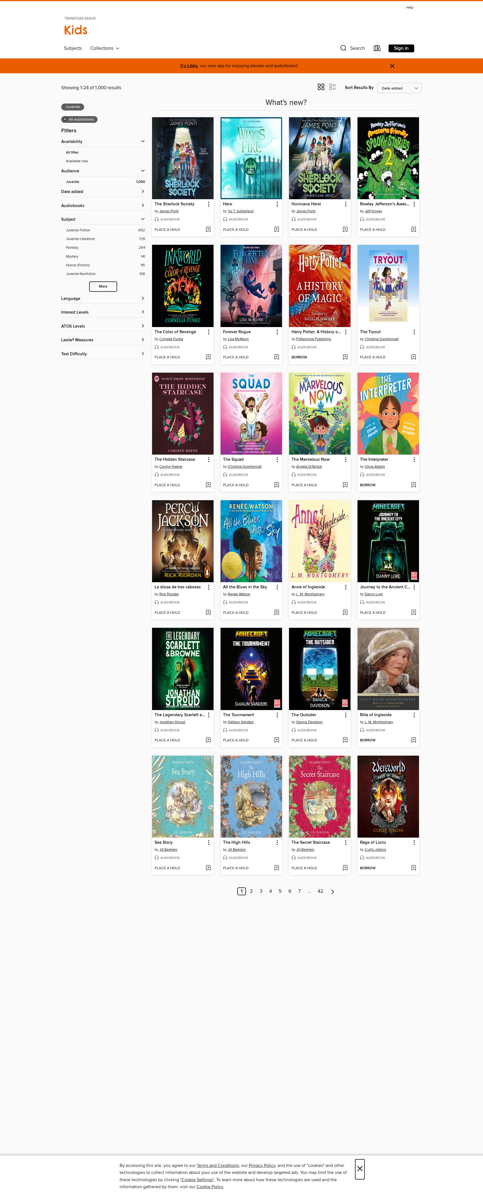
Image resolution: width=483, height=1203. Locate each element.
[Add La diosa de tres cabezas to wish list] (208, 613)
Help (409, 8)
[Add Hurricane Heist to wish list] (345, 230)
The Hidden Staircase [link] (175, 459)
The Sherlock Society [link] (175, 204)
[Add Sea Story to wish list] (208, 868)
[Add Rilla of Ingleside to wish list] (413, 740)
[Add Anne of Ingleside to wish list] (345, 613)
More (103, 286)
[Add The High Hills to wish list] (276, 868)
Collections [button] (103, 48)
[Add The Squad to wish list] (276, 485)
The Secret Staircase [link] (311, 842)
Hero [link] (227, 204)
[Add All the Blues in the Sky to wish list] (276, 613)
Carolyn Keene (170, 466)
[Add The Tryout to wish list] (413, 357)
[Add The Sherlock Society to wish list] (208, 230)
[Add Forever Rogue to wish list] (276, 357)
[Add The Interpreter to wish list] (413, 485)
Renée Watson (239, 594)
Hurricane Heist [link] (306, 204)
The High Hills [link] (236, 842)
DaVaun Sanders (241, 722)
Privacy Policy (262, 1165)
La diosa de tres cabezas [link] (178, 587)
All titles (72, 152)
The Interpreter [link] (374, 459)
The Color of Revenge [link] (175, 332)
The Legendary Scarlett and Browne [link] (180, 715)
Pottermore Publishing (313, 339)
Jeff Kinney (373, 211)
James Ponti (169, 211)
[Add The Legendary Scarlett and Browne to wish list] (208, 740)
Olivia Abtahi (375, 466)
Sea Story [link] (164, 842)
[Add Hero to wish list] (276, 230)
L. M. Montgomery (310, 594)
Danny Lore (374, 594)
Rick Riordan (169, 594)
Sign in (401, 48)
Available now (77, 161)
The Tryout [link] (370, 332)
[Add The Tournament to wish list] (276, 740)
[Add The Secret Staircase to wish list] (345, 868)
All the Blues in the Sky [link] (245, 587)
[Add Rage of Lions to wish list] (413, 868)
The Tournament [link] (238, 715)
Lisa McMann (238, 339)
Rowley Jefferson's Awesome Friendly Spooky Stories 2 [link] (385, 204)
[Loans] (377, 49)
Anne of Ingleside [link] (308, 587)
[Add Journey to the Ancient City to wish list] (413, 613)
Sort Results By (359, 87)
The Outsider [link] (304, 715)
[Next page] (332, 891)
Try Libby (189, 66)
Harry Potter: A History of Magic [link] (317, 332)
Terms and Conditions (218, 1165)
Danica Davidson (309, 722)
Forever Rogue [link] (237, 332)
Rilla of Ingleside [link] (376, 715)
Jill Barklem (168, 849)
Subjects (73, 48)
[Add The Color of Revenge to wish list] (208, 357)
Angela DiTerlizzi (309, 466)
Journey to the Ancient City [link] (385, 587)
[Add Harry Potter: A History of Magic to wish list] (345, 357)
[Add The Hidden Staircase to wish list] (208, 485)
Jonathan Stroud (172, 722)
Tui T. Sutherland (241, 211)
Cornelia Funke (171, 339)
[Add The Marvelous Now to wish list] (345, 485)
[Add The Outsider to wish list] (345, 740)
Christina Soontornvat (382, 339)
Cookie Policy (209, 1187)
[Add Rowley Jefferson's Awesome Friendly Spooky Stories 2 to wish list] (413, 230)
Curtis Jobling (375, 849)
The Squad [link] (233, 459)
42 (320, 891)
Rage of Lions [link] (373, 842)
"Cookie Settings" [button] (197, 1180)
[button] (352, 49)
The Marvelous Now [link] (311, 459)
